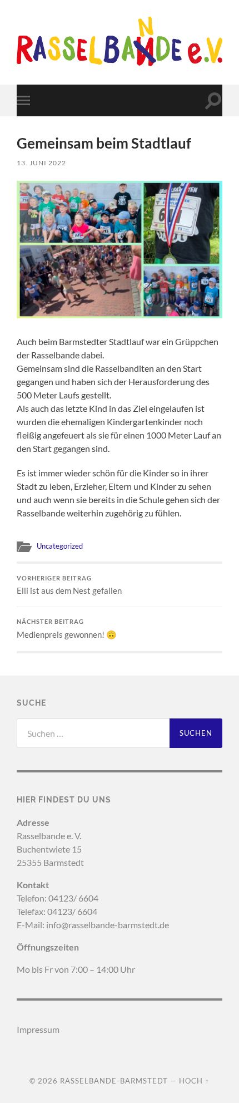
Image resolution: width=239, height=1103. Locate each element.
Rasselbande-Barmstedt (114, 1080)
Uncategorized (60, 545)
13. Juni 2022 (41, 163)
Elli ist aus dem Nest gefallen (69, 585)
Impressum (38, 1029)
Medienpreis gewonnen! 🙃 (67, 628)
